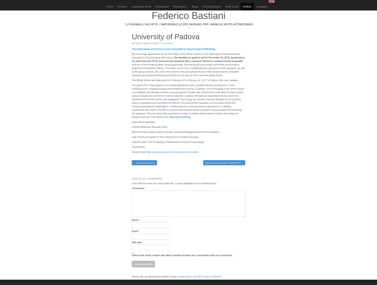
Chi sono (122, 6)
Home (110, 6)
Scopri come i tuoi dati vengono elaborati (199, 276)
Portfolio (247, 6)
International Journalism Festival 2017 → (224, 162)
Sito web (136, 242)
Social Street (162, 6)
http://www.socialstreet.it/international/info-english (172, 152)
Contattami (262, 6)
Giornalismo (179, 6)
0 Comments (167, 43)
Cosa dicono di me (141, 6)
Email (135, 231)
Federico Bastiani (143, 43)
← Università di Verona (144, 162)
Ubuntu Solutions (212, 6)
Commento (139, 188)
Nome (136, 220)
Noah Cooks (231, 6)
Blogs (195, 6)
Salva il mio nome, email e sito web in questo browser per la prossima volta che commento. (182, 255)
